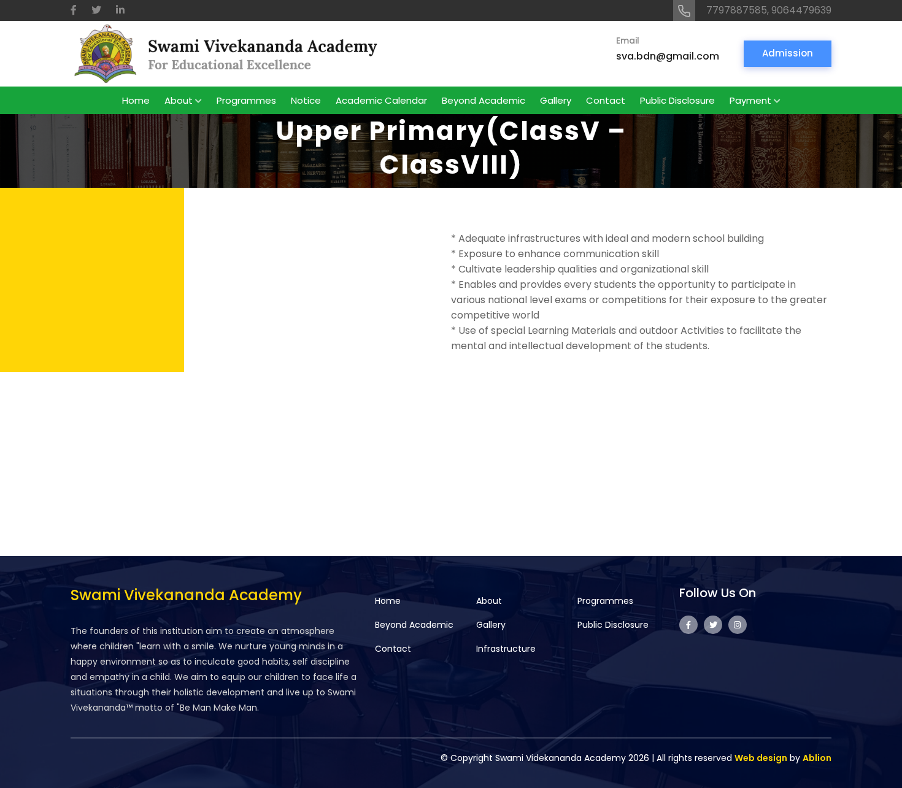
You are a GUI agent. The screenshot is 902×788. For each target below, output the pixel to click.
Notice (306, 100)
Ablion (817, 758)
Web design (760, 758)
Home (136, 100)
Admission (787, 53)
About (178, 100)
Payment (750, 100)
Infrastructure (506, 649)
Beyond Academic (483, 100)
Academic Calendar (381, 100)
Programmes (246, 100)
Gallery (555, 100)
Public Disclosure (677, 100)
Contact (605, 100)
